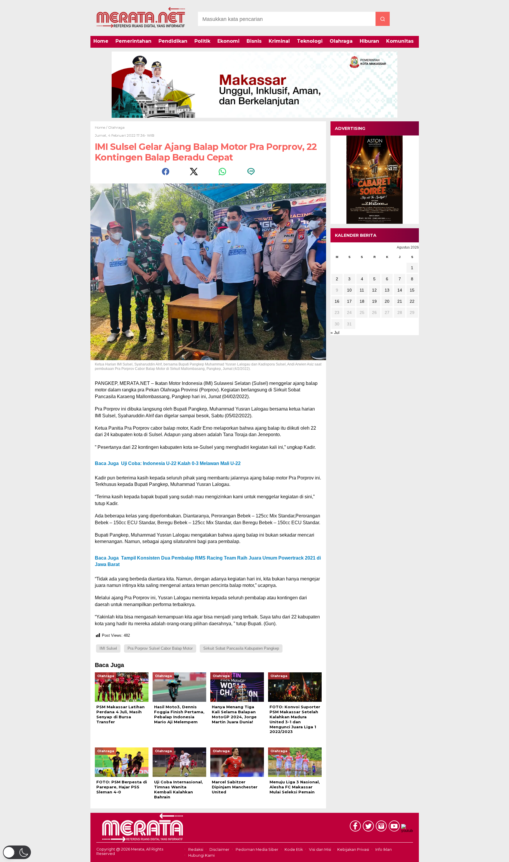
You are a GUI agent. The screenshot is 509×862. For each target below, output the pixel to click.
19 (374, 301)
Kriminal (279, 41)
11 (362, 290)
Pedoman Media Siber (257, 849)
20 (387, 301)
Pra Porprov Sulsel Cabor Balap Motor (160, 648)
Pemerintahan (133, 41)
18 (362, 301)
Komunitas (400, 41)
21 (399, 301)
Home (100, 41)
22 (412, 301)
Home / (101, 127)
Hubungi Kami (201, 855)
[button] (17, 852)
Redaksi (195, 849)
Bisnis (254, 41)
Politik (202, 41)
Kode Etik (294, 849)
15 (412, 290)
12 (374, 290)
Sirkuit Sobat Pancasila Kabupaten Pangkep (241, 648)
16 (337, 301)
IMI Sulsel (108, 648)
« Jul (334, 332)
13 (387, 290)
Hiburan (369, 41)
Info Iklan (383, 849)
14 (399, 290)
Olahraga (341, 41)
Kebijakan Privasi (353, 849)
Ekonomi (228, 41)
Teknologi (310, 41)
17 (349, 301)
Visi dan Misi (320, 849)
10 (349, 290)
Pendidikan (172, 41)
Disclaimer (219, 849)
